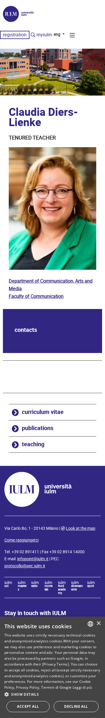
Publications (37, 428)
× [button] (98, 623)
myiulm (44, 34)
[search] (33, 35)
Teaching (33, 444)
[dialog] (52, 667)
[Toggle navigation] (72, 36)
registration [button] (15, 34)
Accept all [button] (28, 706)
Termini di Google (56, 687)
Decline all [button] (76, 706)
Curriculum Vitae (43, 412)
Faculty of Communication (36, 296)
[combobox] (90, 624)
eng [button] (57, 34)
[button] (52, 694)
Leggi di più (82, 687)
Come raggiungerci (21, 540)
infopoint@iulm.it (32, 559)
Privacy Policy (27, 687)
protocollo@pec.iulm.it (24, 566)
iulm (8, 584)
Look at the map (80, 528)
